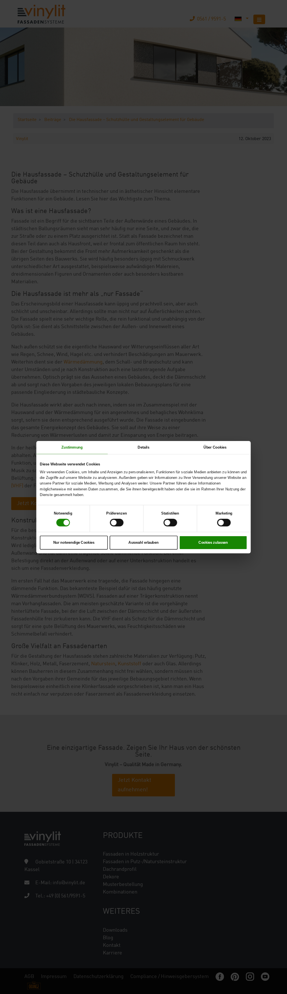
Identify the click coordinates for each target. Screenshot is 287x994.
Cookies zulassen (213, 542)
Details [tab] (143, 447)
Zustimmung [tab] (72, 447)
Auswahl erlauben (143, 542)
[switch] (116, 522)
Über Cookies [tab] (214, 447)
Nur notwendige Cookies (73, 542)
